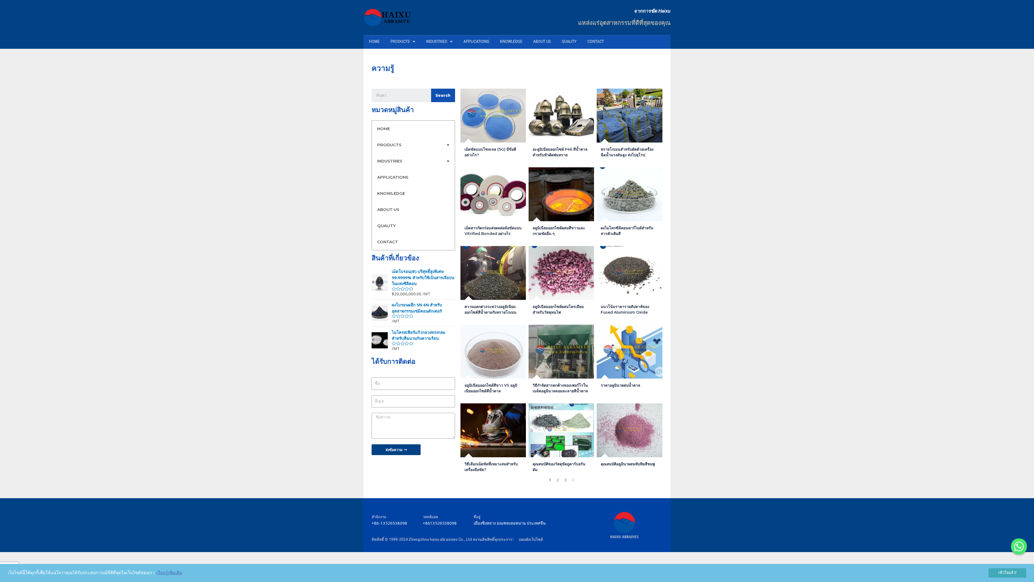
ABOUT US (542, 41)
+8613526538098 (440, 523)
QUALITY (569, 41)
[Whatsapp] (1019, 546)
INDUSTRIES (436, 41)
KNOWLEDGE (511, 41)
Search (442, 95)
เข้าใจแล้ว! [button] (1007, 572)
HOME (374, 41)
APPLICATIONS (476, 41)
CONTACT (595, 41)
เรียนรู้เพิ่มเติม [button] (169, 572)
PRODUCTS (400, 41)
